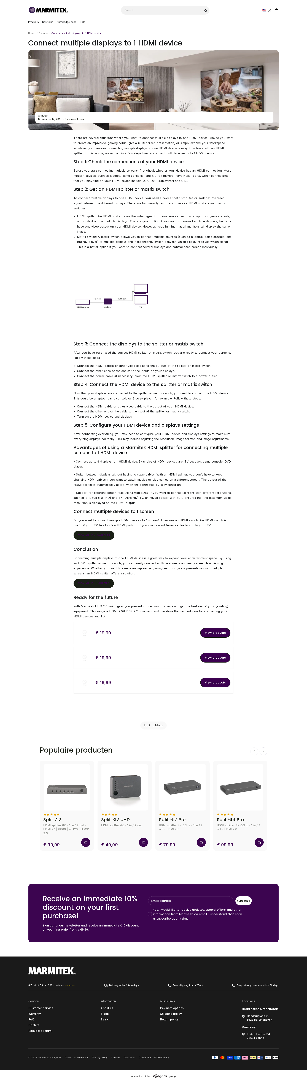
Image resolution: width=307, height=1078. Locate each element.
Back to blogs (153, 725)
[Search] (205, 10)
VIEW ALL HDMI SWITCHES (94, 535)
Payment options (172, 1008)
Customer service (40, 1008)
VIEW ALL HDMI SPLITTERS (93, 583)
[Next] (263, 751)
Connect (44, 33)
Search (105, 1019)
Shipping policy (171, 1013)
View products (215, 633)
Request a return (40, 1030)
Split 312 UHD (115, 819)
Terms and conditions (76, 1057)
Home (31, 33)
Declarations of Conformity (154, 1057)
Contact (33, 1025)
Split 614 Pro (230, 819)
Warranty (34, 1013)
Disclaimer (129, 1057)
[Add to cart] (85, 842)
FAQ (31, 1019)
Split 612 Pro (172, 819)
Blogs (105, 1013)
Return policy (169, 1019)
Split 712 (52, 819)
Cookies (115, 1057)
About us (107, 1008)
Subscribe (243, 901)
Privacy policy (99, 1057)
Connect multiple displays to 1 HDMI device (76, 33)
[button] (276, 10)
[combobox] (165, 10)
